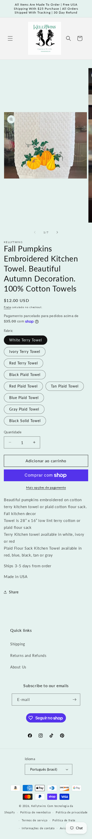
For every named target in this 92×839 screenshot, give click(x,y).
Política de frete (63, 820)
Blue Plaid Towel (24, 397)
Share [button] (14, 592)
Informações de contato (38, 828)
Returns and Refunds (28, 655)
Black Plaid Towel (24, 374)
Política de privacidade (72, 812)
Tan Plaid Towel (64, 386)
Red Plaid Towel (23, 386)
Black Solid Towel (25, 420)
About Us (18, 667)
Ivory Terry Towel (24, 351)
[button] (10, 38)
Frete (7, 307)
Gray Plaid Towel (24, 409)
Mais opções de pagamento (46, 487)
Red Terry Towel (23, 363)
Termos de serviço (35, 820)
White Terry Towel (25, 340)
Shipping (17, 644)
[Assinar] (74, 700)
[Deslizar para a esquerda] (34, 232)
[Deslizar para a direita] (57, 232)
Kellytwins (38, 805)
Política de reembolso (35, 812)
